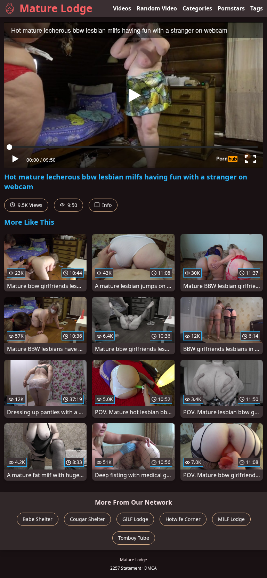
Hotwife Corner (183, 519)
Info (106, 205)
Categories (197, 8)
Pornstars (231, 8)
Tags (256, 8)
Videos (122, 8)
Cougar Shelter (87, 519)
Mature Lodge (55, 8)
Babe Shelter (37, 519)
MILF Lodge (231, 519)
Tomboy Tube (133, 538)
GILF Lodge (135, 519)
